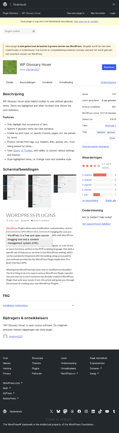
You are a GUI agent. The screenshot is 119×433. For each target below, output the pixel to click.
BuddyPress (11, 398)
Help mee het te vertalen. (86, 21)
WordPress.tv (69, 373)
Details (9, 82)
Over (5, 358)
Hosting (7, 368)
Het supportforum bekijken (96, 223)
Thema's (36, 363)
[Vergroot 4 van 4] (72, 213)
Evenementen (97, 363)
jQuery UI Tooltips (23, 150)
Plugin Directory (10, 13)
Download (109, 67)
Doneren (96, 368)
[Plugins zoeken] (34, 31)
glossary (111, 132)
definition (101, 132)
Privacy (7, 373)
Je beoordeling (90, 200)
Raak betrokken (98, 358)
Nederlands (16, 411)
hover (112, 138)
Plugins (35, 368)
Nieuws (7, 363)
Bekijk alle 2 (110, 125)
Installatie (47, 82)
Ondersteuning (108, 82)
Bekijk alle (111, 200)
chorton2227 (33, 69)
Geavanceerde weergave (95, 146)
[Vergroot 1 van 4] (21, 178)
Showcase (37, 358)
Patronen (37, 373)
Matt (7, 388)
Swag (94, 373)
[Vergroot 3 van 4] (72, 178)
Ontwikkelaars (68, 368)
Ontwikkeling (66, 82)
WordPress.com (13, 383)
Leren (64, 358)
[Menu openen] (114, 4)
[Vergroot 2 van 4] (47, 178)
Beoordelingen (27, 82)
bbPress (9, 393)
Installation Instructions (15, 305)
